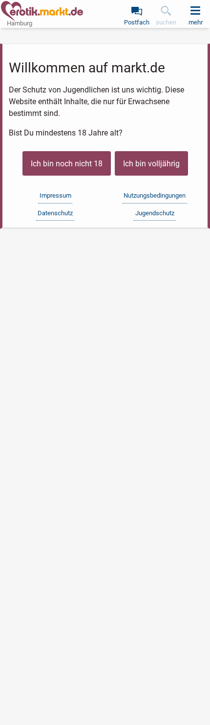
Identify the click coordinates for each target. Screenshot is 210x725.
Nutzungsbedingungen (155, 195)
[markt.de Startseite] (42, 11)
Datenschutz (55, 213)
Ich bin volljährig (151, 163)
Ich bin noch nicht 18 (67, 163)
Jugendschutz (154, 213)
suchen (166, 22)
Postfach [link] (136, 22)
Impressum (55, 195)
